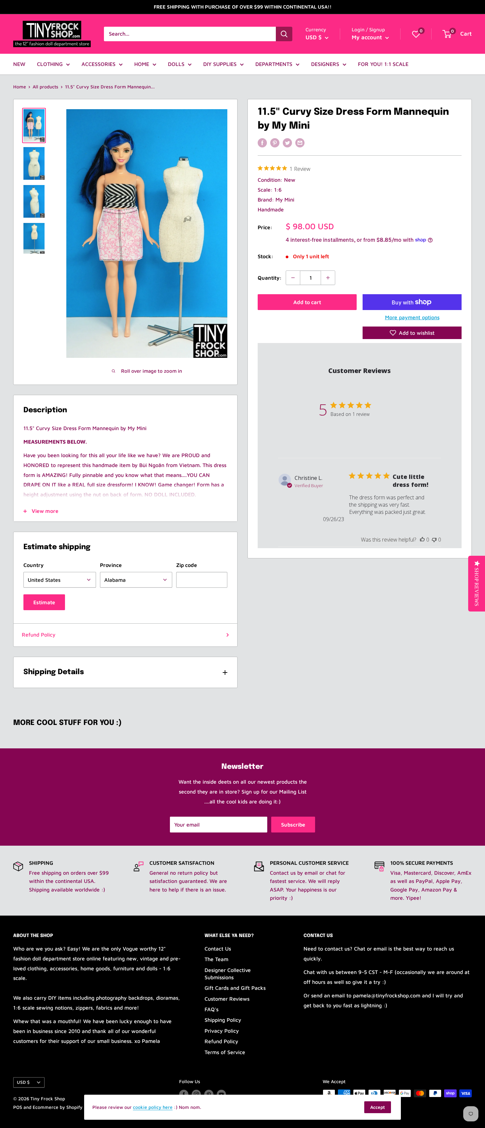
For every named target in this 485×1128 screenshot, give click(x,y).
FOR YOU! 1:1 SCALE (383, 64)
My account (368, 37)
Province (111, 565)
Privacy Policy (222, 1031)
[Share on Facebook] (262, 142)
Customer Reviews (227, 999)
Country (33, 565)
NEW (19, 64)
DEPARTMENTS (273, 64)
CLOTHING (50, 64)
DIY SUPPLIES (220, 64)
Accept (377, 1107)
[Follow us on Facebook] (183, 1094)
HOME (141, 64)
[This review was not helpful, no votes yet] (434, 539)
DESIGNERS (325, 64)
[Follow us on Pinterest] (208, 1094)
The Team (216, 959)
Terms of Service (225, 1052)
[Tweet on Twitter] (287, 142)
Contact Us (218, 949)
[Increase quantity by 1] (328, 278)
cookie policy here (153, 1107)
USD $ (23, 1082)
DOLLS (176, 64)
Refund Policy (38, 635)
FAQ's (211, 1009)
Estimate (44, 602)
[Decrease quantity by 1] (293, 278)
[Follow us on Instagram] (196, 1094)
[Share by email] (300, 142)
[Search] (284, 34)
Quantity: (270, 277)
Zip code (186, 565)
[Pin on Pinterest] (274, 142)
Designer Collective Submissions (228, 973)
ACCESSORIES (98, 64)
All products (45, 86)
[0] (416, 34)
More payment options (412, 317)
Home (19, 86)
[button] (412, 333)
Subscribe (293, 825)
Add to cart (307, 302)
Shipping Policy (223, 1020)
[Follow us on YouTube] (221, 1094)
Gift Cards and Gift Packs (235, 988)
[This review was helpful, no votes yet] (422, 539)
